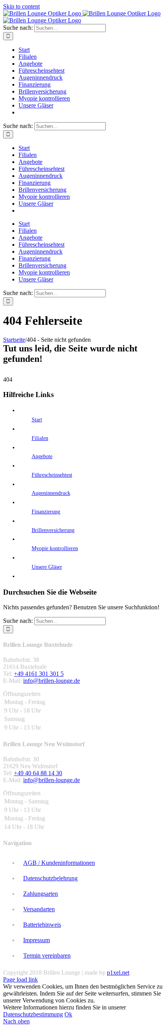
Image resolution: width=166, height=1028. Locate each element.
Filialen (40, 438)
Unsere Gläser (47, 567)
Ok (68, 1014)
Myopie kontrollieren (55, 548)
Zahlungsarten (40, 893)
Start (37, 420)
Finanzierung (46, 512)
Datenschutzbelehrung (50, 878)
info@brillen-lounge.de (51, 680)
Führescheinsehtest (52, 475)
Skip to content (21, 6)
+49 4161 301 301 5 (39, 673)
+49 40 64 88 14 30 (38, 773)
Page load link (20, 979)
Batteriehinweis (42, 924)
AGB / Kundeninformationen (59, 862)
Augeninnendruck (51, 493)
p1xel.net (118, 972)
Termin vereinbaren (47, 955)
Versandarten (39, 909)
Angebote (42, 456)
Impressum (36, 940)
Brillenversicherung (53, 530)
